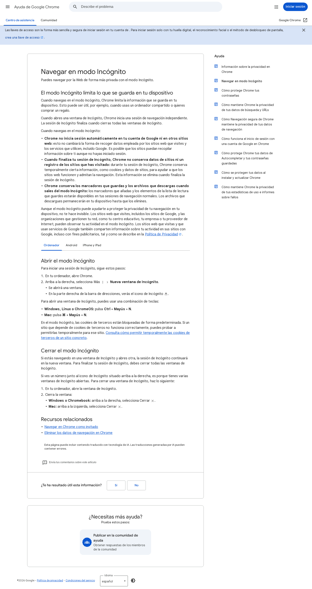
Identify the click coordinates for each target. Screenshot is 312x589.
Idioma (108, 575)
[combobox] (151, 7)
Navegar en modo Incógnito (242, 81)
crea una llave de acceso (22, 37)
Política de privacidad (50, 580)
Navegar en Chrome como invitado (71, 427)
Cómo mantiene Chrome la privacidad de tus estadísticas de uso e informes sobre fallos (248, 192)
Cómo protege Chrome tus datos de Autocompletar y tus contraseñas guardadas (247, 158)
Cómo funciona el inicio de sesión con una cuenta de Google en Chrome (248, 141)
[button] (8, 7)
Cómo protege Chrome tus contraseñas (240, 93)
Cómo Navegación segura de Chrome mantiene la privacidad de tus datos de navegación (248, 124)
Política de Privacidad (161, 234)
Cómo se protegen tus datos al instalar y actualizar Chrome (244, 175)
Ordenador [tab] (51, 245)
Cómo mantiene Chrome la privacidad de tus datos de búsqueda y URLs (248, 107)
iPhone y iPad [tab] (92, 245)
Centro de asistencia (20, 20)
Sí (116, 485)
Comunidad (49, 20)
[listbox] (114, 580)
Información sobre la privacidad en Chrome (246, 69)
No (136, 485)
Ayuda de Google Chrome (36, 7)
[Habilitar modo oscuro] (133, 580)
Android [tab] (71, 245)
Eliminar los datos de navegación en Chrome (78, 433)
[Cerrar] (303, 31)
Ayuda (219, 56)
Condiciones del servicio (80, 580)
